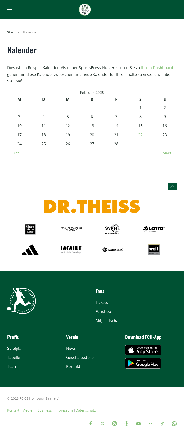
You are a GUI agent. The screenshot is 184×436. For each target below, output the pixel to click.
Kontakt (13, 410)
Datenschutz (86, 410)
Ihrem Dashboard (157, 67)
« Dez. (15, 153)
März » (168, 153)
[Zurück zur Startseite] (85, 9)
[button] (9, 9)
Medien (28, 410)
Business (44, 410)
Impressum (64, 410)
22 (140, 134)
